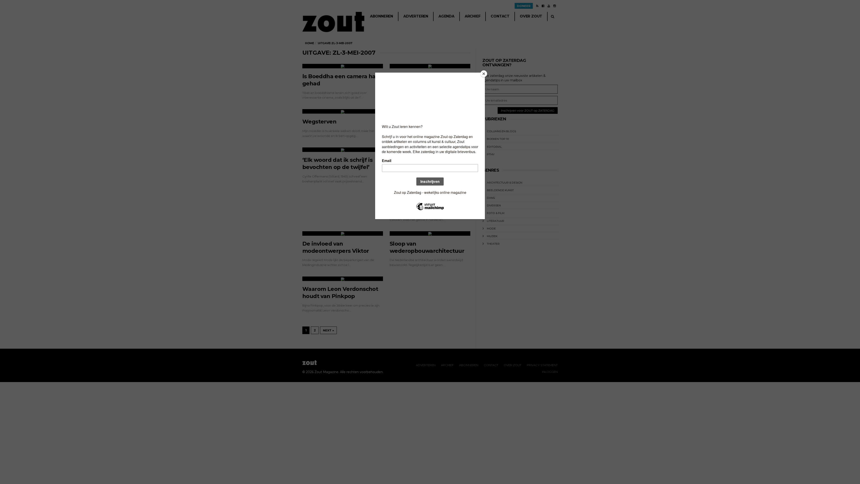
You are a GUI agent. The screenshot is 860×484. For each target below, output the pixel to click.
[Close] (483, 73)
